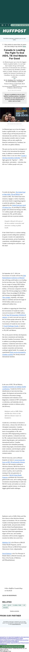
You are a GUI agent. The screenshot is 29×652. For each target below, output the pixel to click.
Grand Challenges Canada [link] (11, 326)
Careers (23, 640)
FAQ (26, 623)
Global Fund (17, 605)
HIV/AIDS (5, 607)
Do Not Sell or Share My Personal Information (12, 646)
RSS (17, 640)
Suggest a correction (14, 611)
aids (4, 605)
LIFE (21, 637)
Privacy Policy (20, 643)
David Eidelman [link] (6, 553)
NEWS (2, 637)
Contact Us (13, 640)
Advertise (7, 640)
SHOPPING (10, 638)
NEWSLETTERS (18, 638)
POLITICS (6, 637)
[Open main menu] (2, 25)
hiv (24, 605)
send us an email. (17, 101)
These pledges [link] (6, 297)
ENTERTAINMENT (14, 637)
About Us (2, 640)
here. (24, 46)
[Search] (8, 25)
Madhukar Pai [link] (6, 542)
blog (9, 605)
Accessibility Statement (9, 643)
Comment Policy (10, 641)
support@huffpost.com (16, 624)
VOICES (25, 637)
